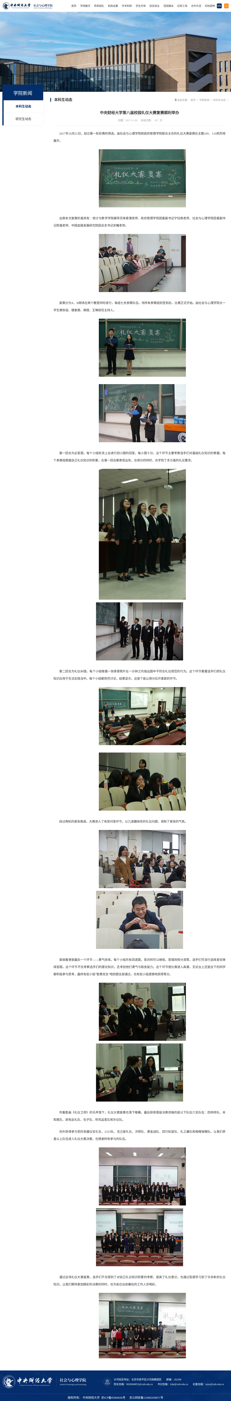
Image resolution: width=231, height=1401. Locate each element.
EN (219, 6)
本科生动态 (23, 106)
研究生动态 (23, 119)
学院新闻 (204, 100)
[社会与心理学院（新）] (32, 6)
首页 (192, 100)
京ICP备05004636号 (113, 1397)
